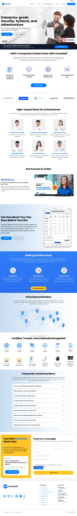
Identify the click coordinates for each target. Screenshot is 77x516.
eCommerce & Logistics (60, 153)
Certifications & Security (46, 492)
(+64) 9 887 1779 (62, 498)
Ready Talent (43, 487)
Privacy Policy (58, 464)
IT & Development (38, 153)
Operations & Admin (60, 132)
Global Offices (44, 496)
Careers (42, 500)
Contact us (43, 502)
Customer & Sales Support (38, 132)
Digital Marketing (17, 153)
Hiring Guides (44, 490)
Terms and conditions (16, 512)
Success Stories (44, 494)
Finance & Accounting (17, 132)
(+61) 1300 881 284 (62, 492)
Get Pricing (6, 35)
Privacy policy (6, 512)
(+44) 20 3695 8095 (63, 495)
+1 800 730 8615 (62, 488)
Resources (43, 498)
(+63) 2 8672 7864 (62, 501)
